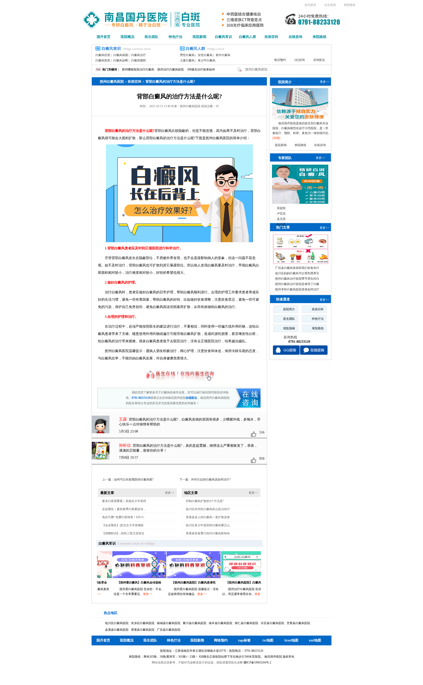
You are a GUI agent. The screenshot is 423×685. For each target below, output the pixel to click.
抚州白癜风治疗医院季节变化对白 (297, 278)
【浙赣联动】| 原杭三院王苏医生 (123, 533)
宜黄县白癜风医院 (298, 623)
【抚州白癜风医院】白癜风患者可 (234, 582)
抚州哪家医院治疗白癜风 (138, 69)
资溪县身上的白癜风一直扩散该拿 (208, 517)
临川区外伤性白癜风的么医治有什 (208, 509)
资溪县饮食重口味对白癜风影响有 (208, 533)
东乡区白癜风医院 (142, 623)
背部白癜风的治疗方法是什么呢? (170, 81)
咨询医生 (319, 60)
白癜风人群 (247, 37)
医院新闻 (199, 37)
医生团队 (151, 37)
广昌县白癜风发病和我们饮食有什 (297, 268)
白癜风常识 (223, 37)
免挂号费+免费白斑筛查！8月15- (123, 517)
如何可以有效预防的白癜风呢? (133, 479)
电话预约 (280, 60)
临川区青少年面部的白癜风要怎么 (208, 525)
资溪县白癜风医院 (142, 629)
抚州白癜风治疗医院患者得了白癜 (297, 284)
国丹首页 (103, 37)
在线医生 (191, 398)
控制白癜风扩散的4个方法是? (205, 501)
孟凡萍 (281, 219)
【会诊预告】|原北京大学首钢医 (123, 525)
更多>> (169, 492)
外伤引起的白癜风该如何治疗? (211, 479)
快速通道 (283, 299)
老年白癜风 (223, 55)
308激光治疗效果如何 (201, 69)
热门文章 (283, 227)
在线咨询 (295, 37)
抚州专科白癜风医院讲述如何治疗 (297, 289)
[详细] (276, 138)
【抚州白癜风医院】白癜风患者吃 (179, 582)
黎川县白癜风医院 (194, 623)
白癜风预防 (138, 60)
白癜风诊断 (120, 60)
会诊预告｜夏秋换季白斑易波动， (124, 509)
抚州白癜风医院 (112, 81)
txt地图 (267, 640)
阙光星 (281, 224)
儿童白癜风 (187, 60)
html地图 (291, 640)
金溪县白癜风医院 (117, 629)
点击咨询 (330, 5)
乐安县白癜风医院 (272, 623)
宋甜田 (281, 208)
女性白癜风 (205, 55)
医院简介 (285, 82)
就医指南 (289, 328)
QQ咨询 (299, 60)
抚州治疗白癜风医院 (170, 69)
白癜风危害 (102, 60)
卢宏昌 (281, 213)
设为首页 (310, 5)
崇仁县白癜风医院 (246, 623)
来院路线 (349, 5)
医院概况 (127, 37)
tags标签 (244, 640)
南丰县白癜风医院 (220, 623)
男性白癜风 (187, 55)
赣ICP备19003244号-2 (257, 662)
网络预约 (221, 640)
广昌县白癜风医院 (168, 629)
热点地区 (111, 613)
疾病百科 (271, 37)
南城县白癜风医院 (168, 623)
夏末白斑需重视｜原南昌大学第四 (124, 501)
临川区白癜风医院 (117, 623)
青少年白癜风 (206, 60)
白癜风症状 (102, 55)
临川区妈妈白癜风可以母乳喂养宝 (297, 273)
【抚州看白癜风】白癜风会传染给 (125, 582)
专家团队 (285, 158)
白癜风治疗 (138, 55)
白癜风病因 (120, 55)
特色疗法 (175, 37)
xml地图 (315, 640)
